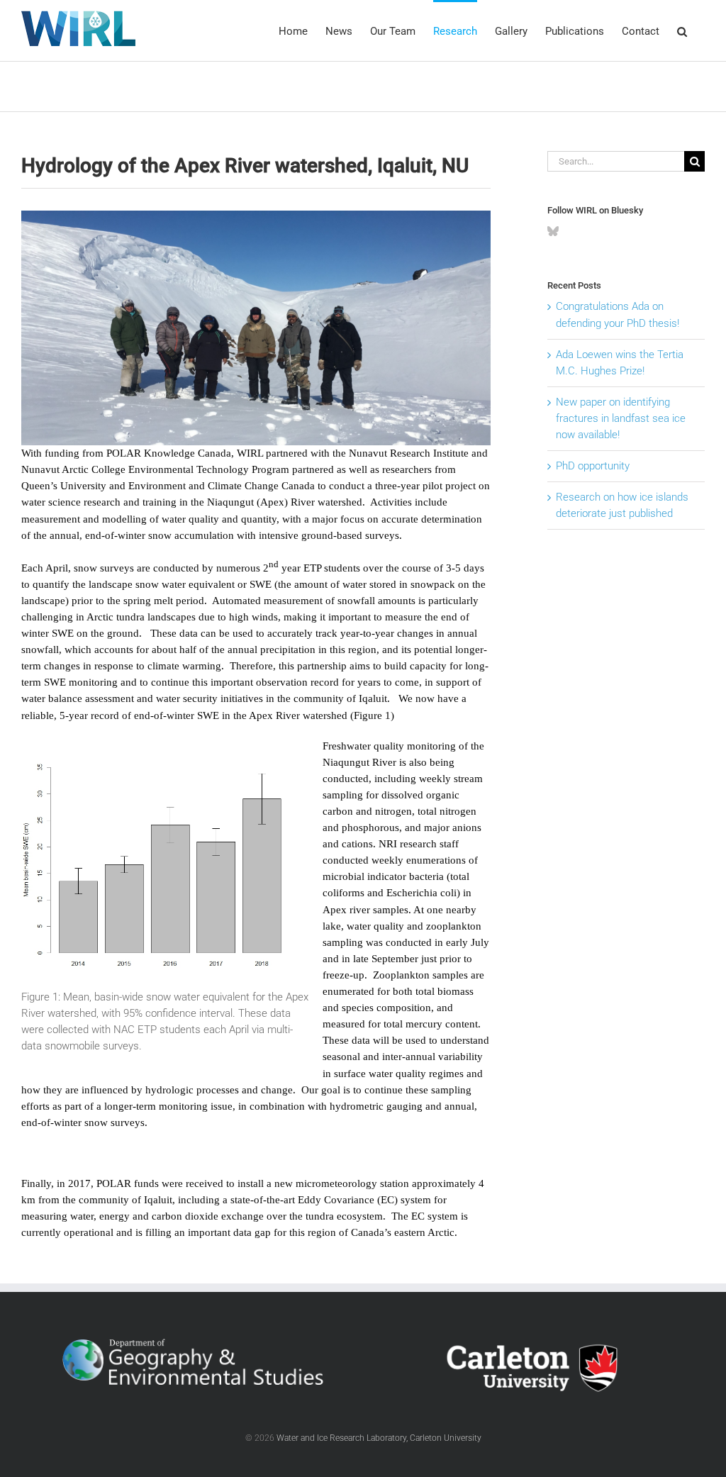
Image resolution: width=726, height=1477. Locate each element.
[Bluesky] (553, 231)
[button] (682, 30)
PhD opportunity (593, 465)
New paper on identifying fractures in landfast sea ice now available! (621, 418)
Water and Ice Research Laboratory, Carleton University (379, 1438)
